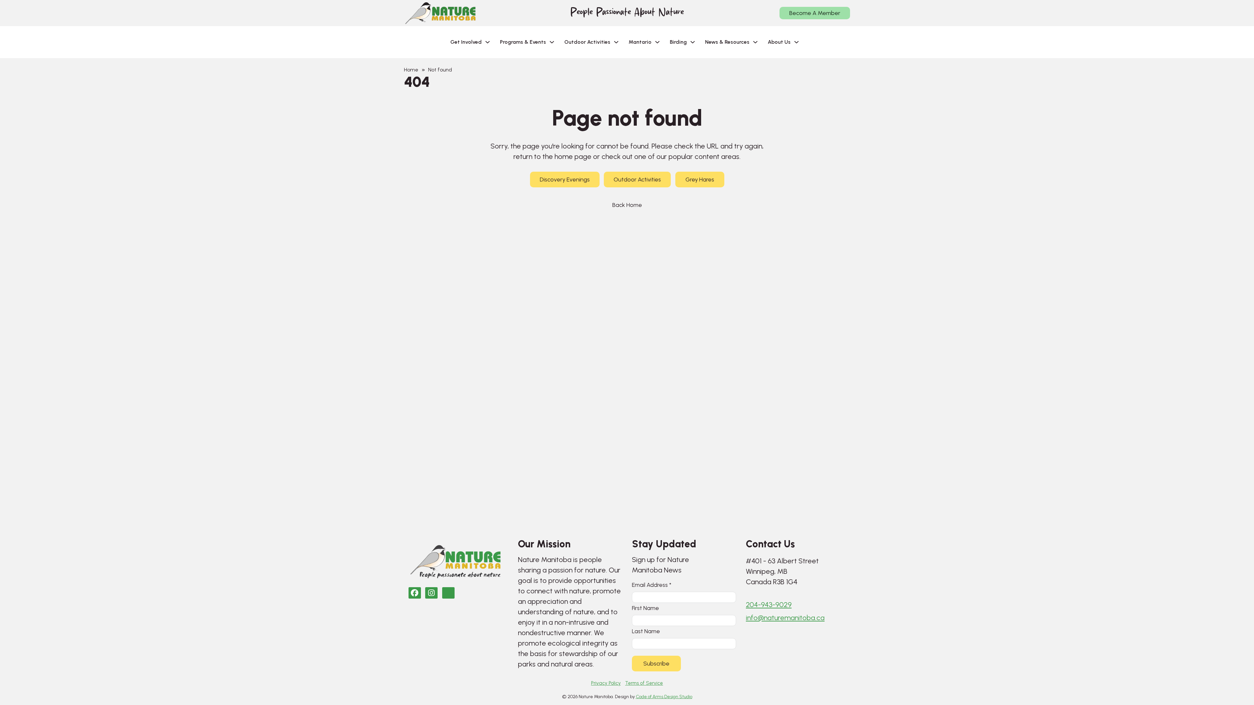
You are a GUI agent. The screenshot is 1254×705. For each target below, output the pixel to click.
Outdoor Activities (637, 179)
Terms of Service (644, 683)
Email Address (651, 584)
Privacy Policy (606, 683)
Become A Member (814, 13)
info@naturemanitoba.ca (785, 617)
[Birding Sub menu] (692, 42)
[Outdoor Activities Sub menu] (616, 42)
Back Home (627, 205)
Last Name (646, 631)
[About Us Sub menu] (796, 42)
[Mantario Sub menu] (657, 42)
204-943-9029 (769, 604)
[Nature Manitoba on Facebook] (415, 593)
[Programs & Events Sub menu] (552, 42)
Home (411, 70)
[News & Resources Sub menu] (755, 42)
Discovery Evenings (565, 179)
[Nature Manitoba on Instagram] (431, 593)
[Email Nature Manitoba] (448, 593)
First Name (645, 607)
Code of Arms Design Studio (664, 696)
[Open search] (814, 42)
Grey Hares (699, 179)
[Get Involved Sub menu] (487, 42)
